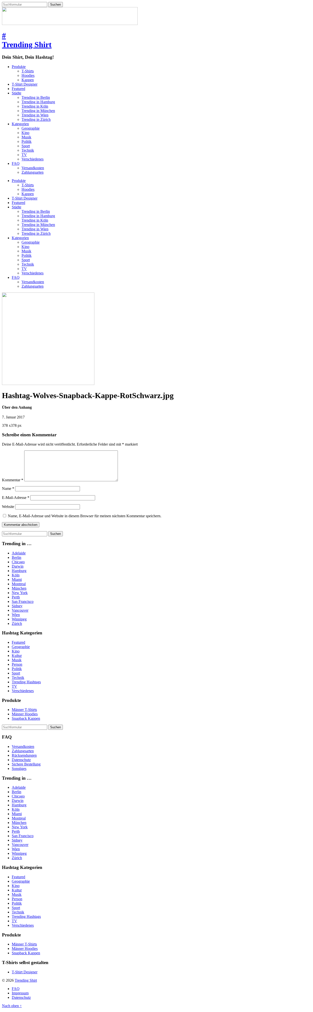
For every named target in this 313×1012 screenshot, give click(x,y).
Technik (28, 150)
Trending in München (38, 111)
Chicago (18, 562)
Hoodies (28, 75)
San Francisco (23, 601)
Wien (16, 615)
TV (24, 155)
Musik (26, 137)
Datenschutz (21, 760)
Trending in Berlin (36, 97)
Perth (16, 597)
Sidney (17, 606)
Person (17, 664)
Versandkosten (33, 168)
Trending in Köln (35, 106)
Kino (25, 133)
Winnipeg (19, 619)
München (19, 588)
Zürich (17, 623)
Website (8, 507)
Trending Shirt (26, 980)
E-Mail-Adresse (15, 497)
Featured (18, 89)
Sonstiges (19, 768)
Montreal (19, 584)
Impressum (20, 993)
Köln (16, 575)
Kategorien (20, 124)
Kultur (17, 655)
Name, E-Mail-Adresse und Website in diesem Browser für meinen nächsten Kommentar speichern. (84, 516)
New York (20, 593)
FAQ (16, 163)
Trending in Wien (35, 115)
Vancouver (20, 610)
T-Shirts (28, 71)
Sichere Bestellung (26, 764)
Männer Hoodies (25, 714)
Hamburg (19, 571)
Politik (27, 141)
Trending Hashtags (26, 682)
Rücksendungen (24, 755)
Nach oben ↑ (12, 1006)
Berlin (16, 557)
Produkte (19, 67)
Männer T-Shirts (24, 710)
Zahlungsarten (33, 172)
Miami (17, 579)
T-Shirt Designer (24, 84)
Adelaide (19, 553)
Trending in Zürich (36, 119)
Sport (26, 146)
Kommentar (12, 480)
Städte (16, 93)
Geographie (31, 128)
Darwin (17, 566)
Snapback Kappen (26, 718)
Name (8, 488)
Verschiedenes (33, 159)
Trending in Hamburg (38, 102)
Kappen (28, 80)
